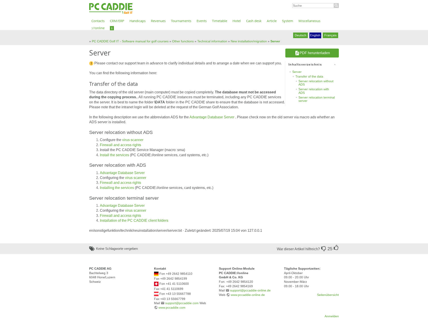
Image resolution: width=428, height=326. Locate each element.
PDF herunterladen (315, 53)
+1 (336, 247)
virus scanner (132, 140)
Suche (336, 5)
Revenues (158, 20)
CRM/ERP (117, 20)
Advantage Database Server (211, 117)
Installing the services (117, 188)
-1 (323, 248)
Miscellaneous (309, 20)
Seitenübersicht (328, 295)
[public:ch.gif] (156, 283)
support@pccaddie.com (182, 303)
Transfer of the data (309, 76)
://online (98, 28)
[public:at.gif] (156, 293)
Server (275, 41)
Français (330, 35)
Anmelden (332, 316)
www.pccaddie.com (171, 307)
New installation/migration (249, 41)
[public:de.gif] (156, 273)
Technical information (212, 41)
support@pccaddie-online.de (250, 290)
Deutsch (300, 35)
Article (272, 20)
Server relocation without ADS (315, 82)
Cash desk (253, 20)
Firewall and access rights (120, 145)
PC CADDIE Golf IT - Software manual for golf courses (130, 41)
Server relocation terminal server (316, 99)
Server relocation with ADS (313, 90)
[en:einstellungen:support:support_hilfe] (112, 28)
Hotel (237, 20)
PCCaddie (110, 8)
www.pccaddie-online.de (248, 295)
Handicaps (138, 20)
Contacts (98, 20)
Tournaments (181, 20)
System (287, 20)
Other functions (183, 41)
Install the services (115, 155)
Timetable (219, 20)
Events (202, 20)
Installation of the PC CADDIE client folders (134, 220)
